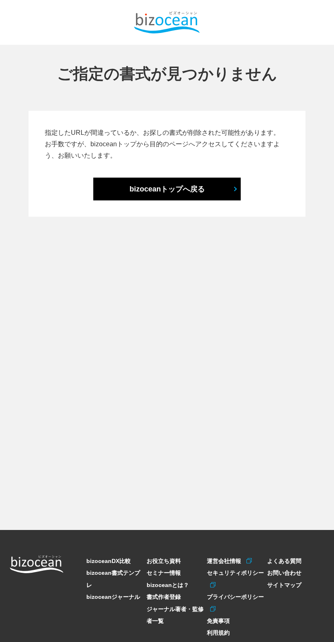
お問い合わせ (284, 572)
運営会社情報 (225, 561)
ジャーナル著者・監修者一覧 (175, 615)
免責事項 (218, 621)
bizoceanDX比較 (108, 561)
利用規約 (218, 632)
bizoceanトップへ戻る (167, 189)
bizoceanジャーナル (113, 597)
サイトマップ (284, 585)
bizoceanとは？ (168, 585)
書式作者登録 (164, 597)
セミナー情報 (164, 572)
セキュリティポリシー (235, 572)
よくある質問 (284, 561)
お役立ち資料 (164, 561)
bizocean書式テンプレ (113, 578)
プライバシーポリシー (235, 597)
